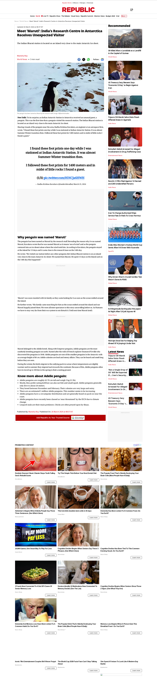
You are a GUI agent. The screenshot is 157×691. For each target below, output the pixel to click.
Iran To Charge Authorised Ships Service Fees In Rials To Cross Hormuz (124, 214)
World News (22, 59)
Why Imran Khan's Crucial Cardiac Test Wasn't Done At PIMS (125, 278)
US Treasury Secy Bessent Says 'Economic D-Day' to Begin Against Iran (123, 85)
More (123, 16)
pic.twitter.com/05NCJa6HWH (64, 178)
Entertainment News (115, 155)
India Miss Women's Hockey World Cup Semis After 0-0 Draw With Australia (125, 246)
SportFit (111, 251)
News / (16, 21)
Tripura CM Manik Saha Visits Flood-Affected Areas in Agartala (123, 118)
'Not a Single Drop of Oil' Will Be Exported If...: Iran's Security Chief (118, 373)
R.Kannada (90, 3)
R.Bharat (75, 3)
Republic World (66, 3)
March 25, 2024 (80, 184)
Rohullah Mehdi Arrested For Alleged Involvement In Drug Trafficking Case (124, 150)
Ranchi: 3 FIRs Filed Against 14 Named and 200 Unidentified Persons (124, 182)
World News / (24, 21)
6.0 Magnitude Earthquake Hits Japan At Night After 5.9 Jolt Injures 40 (124, 310)
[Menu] (130, 9)
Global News (112, 219)
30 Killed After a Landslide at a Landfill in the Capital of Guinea (124, 52)
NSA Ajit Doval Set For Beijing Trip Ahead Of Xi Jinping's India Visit (122, 342)
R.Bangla (82, 3)
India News (112, 123)
